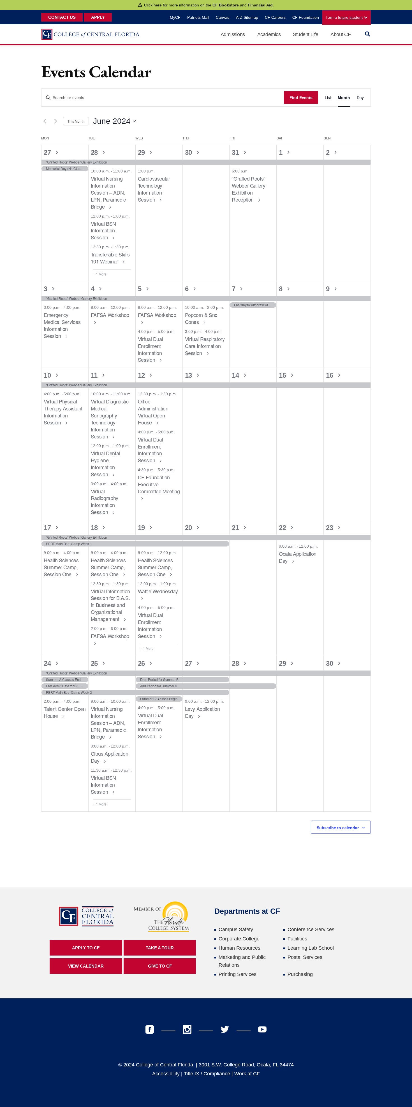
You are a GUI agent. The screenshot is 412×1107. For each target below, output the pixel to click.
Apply (98, 17)
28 (95, 152)
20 (189, 527)
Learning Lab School (311, 948)
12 (142, 375)
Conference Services (311, 929)
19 (142, 527)
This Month (76, 121)
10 (48, 375)
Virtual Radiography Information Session (104, 501)
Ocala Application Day (297, 557)
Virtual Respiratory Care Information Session (205, 345)
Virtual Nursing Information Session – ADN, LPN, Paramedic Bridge (108, 192)
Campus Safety (236, 929)
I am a (344, 17)
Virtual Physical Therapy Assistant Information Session (63, 412)
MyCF (175, 17)
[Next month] (55, 121)
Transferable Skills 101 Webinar (110, 258)
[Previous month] (44, 121)
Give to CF (160, 966)
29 (142, 152)
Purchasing (300, 974)
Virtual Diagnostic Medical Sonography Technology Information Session (110, 419)
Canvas (222, 17)
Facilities (297, 939)
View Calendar (86, 966)
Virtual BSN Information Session (103, 230)
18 (95, 527)
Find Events (301, 97)
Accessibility (166, 1073)
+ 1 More (100, 274)
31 (236, 152)
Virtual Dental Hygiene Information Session (105, 463)
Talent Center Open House (65, 712)
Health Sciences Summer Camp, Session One (61, 567)
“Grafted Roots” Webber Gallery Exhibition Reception (248, 189)
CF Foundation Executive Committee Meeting (159, 484)
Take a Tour (160, 947)
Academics (269, 34)
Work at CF (247, 1073)
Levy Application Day (202, 712)
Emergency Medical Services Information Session (62, 325)
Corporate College (239, 939)
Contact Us (62, 17)
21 (236, 527)
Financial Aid (260, 5)
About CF (340, 34)
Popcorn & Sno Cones (201, 318)
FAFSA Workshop (110, 314)
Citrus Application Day (109, 757)
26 (142, 663)
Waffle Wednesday (158, 591)
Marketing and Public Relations (242, 961)
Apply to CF (85, 947)
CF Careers (275, 17)
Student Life (305, 34)
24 (48, 663)
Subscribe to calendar (338, 827)
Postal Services (305, 957)
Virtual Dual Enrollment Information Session (150, 349)
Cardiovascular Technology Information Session (154, 189)
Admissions (233, 34)
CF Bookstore (225, 5)
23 (330, 527)
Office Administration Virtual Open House (153, 412)
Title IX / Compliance (207, 1073)
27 (48, 152)
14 (236, 375)
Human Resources (239, 948)
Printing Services (237, 974)
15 (283, 375)
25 (95, 663)
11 (95, 375)
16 (330, 375)
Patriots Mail (198, 17)
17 (48, 527)
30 (189, 152)
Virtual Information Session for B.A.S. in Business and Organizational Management (110, 604)
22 (283, 527)
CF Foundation (305, 17)
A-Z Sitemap (247, 17)
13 (189, 375)
